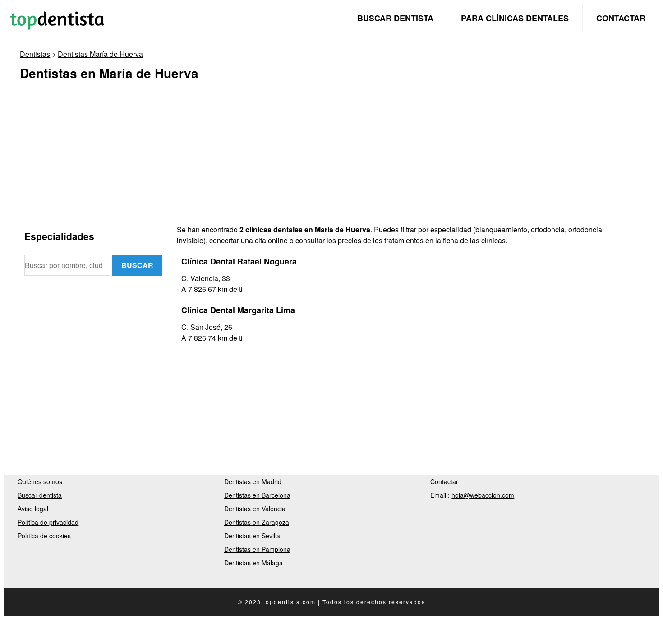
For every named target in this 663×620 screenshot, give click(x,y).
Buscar (137, 265)
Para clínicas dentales (515, 18)
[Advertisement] (295, 161)
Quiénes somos (40, 481)
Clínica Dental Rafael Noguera (239, 261)
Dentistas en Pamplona (257, 549)
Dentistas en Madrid (252, 481)
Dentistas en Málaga (253, 562)
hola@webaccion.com (482, 495)
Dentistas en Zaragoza (256, 522)
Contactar (620, 18)
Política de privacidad (48, 522)
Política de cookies (44, 535)
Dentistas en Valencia (254, 508)
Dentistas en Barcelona (257, 495)
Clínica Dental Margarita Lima (238, 310)
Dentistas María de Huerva (100, 54)
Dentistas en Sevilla (252, 535)
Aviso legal (33, 508)
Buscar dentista (395, 18)
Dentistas (35, 54)
